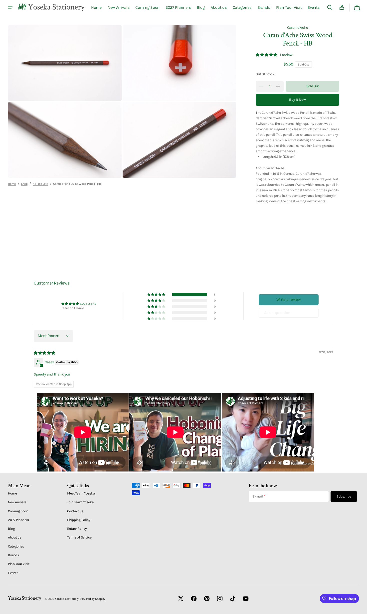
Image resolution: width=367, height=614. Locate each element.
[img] (45, 353)
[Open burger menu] (10, 7)
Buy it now (297, 100)
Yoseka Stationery (67, 598)
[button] (329, 7)
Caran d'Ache (297, 27)
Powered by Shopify (92, 598)
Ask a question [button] (277, 312)
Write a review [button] (288, 299)
